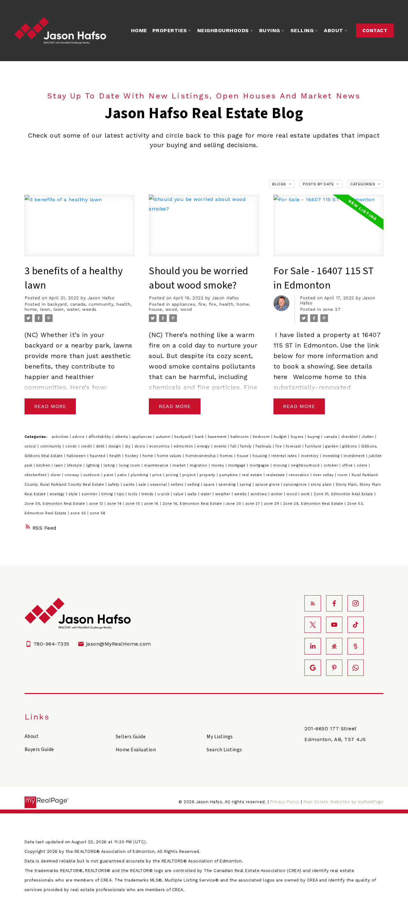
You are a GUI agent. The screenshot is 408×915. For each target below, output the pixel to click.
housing (260, 456)
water (73, 309)
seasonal (159, 485)
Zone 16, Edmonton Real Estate (193, 504)
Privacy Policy (285, 801)
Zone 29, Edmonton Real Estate (314, 504)
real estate (253, 475)
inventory (310, 456)
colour (31, 446)
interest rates (284, 456)
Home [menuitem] (139, 30)
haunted (98, 456)
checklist (350, 437)
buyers (298, 437)
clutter (368, 437)
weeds (89, 309)
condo (71, 446)
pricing (173, 475)
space (210, 485)
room (343, 475)
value (179, 494)
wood (171, 309)
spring (246, 485)
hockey (132, 456)
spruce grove (268, 485)
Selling (302, 30)
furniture (314, 446)
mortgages (260, 465)
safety (114, 485)
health (123, 304)
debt (101, 446)
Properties (169, 30)
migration (199, 465)
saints (129, 485)
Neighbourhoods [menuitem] (223, 30)
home (31, 309)
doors (141, 446)
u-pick (164, 494)
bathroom (240, 437)
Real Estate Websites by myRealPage (343, 801)
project (189, 475)
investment (355, 456)
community (101, 304)
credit (87, 446)
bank (200, 437)
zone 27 (332, 309)
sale (143, 485)
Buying (269, 30)
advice (79, 437)
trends (148, 494)
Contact (375, 30)
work (306, 494)
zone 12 (97, 504)
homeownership (201, 456)
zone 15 (134, 504)
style (74, 494)
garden (332, 446)
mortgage (237, 465)
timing (108, 494)
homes (227, 456)
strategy (58, 494)
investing (332, 456)
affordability (101, 437)
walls (192, 494)
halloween (77, 456)
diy (128, 446)
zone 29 (272, 504)
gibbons (350, 446)
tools (133, 494)
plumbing (140, 475)
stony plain (322, 485)
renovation (299, 475)
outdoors (92, 475)
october (331, 465)
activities (61, 437)
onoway (73, 475)
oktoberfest (36, 475)
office (348, 465)
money (218, 465)
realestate (276, 475)
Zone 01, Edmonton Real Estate (344, 494)
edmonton (184, 446)
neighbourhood (306, 465)
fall (234, 446)
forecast (294, 446)
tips (121, 494)
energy (204, 446)
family (246, 446)
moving (280, 465)
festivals (264, 446)
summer (90, 494)
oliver (56, 475)
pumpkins (229, 475)
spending (228, 485)
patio (122, 475)
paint (109, 475)
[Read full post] (80, 229)
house (155, 309)
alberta (122, 437)
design (115, 446)
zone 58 (98, 513)
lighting (93, 465)
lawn (45, 309)
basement (218, 437)
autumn (164, 437)
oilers (363, 465)
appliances (183, 304)
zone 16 (152, 504)
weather (223, 494)
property (208, 475)
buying (315, 437)
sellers (178, 485)
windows (259, 494)
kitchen (44, 465)
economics (160, 446)
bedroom (262, 437)
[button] (375, 31)
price (157, 475)
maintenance (157, 465)
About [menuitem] (333, 30)
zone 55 (78, 513)
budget (281, 437)
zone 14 (115, 504)
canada (77, 304)
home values (170, 456)
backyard (57, 304)
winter (277, 494)
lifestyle (75, 465)
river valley (324, 475)
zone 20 (234, 504)
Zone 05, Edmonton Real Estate (55, 504)
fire (202, 304)
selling (194, 485)
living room (130, 465)
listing (110, 465)
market (179, 465)
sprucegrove (296, 485)
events (221, 446)
